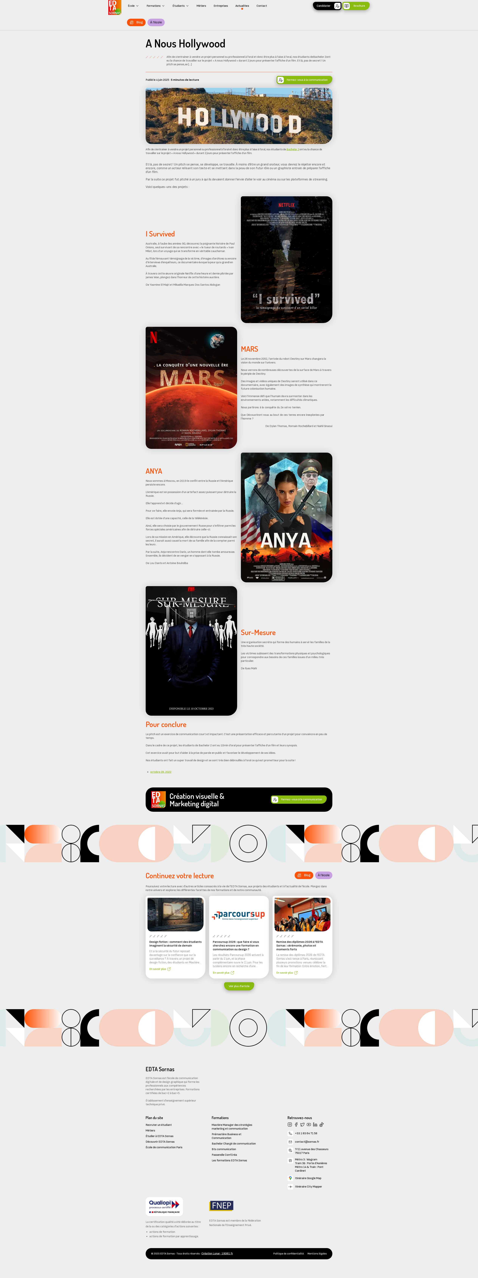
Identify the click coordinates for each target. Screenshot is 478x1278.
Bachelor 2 (292, 149)
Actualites (242, 6)
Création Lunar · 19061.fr (217, 1253)
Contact (262, 6)
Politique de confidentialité (288, 1253)
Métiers (201, 6)
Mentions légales (317, 1253)
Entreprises (221, 6)
